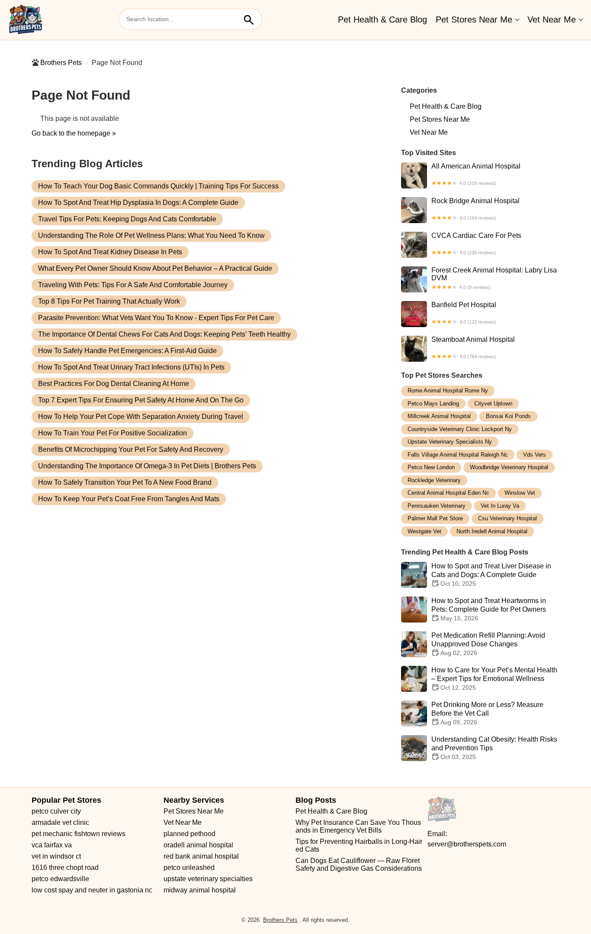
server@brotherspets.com (466, 844)
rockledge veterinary (434, 480)
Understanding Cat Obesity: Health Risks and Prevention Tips (494, 748)
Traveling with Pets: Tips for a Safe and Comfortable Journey (133, 285)
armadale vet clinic (60, 822)
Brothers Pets (61, 62)
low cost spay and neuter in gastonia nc (92, 890)
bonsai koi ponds (508, 416)
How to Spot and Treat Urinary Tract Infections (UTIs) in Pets (131, 367)
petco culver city (56, 811)
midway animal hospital (200, 890)
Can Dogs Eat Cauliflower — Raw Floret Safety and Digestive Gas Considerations (359, 864)
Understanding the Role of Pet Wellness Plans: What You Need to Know (151, 235)
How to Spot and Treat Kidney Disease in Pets (110, 252)
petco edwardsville (60, 878)
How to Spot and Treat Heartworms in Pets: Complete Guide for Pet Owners (488, 609)
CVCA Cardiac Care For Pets (476, 243)
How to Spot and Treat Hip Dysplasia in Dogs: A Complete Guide (138, 202)
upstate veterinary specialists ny (450, 441)
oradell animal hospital (198, 845)
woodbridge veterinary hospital (509, 467)
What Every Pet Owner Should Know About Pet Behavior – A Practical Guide (155, 268)
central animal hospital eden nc (448, 493)
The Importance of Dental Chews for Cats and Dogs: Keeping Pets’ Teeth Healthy (164, 334)
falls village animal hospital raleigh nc (458, 454)
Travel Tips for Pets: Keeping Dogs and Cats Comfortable (127, 219)
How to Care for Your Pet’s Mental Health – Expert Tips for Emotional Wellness (494, 678)
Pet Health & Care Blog (382, 19)
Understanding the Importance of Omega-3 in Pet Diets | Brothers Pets (147, 466)
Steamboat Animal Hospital (473, 347)
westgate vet (424, 531)
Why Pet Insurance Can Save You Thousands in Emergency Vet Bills (358, 826)
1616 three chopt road (65, 867)
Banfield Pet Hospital (463, 312)
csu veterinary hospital (507, 518)
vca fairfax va (52, 845)
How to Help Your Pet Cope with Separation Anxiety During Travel (140, 416)
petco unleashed (189, 867)
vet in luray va (500, 506)
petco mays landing (433, 403)
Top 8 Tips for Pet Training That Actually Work (109, 301)
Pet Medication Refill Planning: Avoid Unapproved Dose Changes (488, 644)
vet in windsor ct (56, 856)
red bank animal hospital (201, 856)
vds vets (534, 454)
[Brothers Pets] (26, 20)
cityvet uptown (493, 403)
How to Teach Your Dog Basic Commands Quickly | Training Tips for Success (158, 186)
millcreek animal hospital (439, 416)
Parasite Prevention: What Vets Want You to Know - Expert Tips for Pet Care (156, 317)
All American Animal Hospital (475, 174)
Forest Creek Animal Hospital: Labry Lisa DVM (494, 278)
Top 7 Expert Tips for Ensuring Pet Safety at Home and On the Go (141, 400)
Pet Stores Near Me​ (474, 19)
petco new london (431, 467)
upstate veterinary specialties (208, 878)
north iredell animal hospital (491, 531)
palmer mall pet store (435, 518)
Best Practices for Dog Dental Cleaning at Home (113, 383)
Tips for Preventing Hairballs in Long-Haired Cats (359, 845)
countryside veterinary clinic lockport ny (460, 429)
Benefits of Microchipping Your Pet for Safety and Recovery (130, 449)
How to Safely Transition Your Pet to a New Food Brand (125, 482)
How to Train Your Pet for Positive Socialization (112, 433)
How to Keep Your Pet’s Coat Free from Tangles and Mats (128, 499)
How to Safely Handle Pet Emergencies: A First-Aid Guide (127, 350)
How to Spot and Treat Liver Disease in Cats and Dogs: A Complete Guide (491, 574)
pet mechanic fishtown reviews (78, 833)
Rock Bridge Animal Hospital (475, 209)
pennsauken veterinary (437, 506)
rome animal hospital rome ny (448, 390)
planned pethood (189, 833)
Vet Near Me (551, 19)
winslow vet (519, 493)
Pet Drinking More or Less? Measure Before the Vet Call (487, 713)
